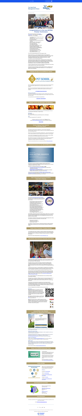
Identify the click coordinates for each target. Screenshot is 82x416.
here (29, 297)
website (46, 170)
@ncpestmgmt (47, 371)
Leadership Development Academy (37, 197)
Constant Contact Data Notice (44, 411)
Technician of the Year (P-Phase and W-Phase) (37, 167)
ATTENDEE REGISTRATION (41, 91)
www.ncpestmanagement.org (41, 345)
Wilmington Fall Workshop (46, 388)
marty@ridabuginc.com (44, 235)
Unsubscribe (35, 411)
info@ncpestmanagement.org (37, 120)
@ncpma (46, 377)
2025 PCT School (44, 391)
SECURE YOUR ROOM (41, 98)
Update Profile (39, 411)
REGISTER (41, 121)
